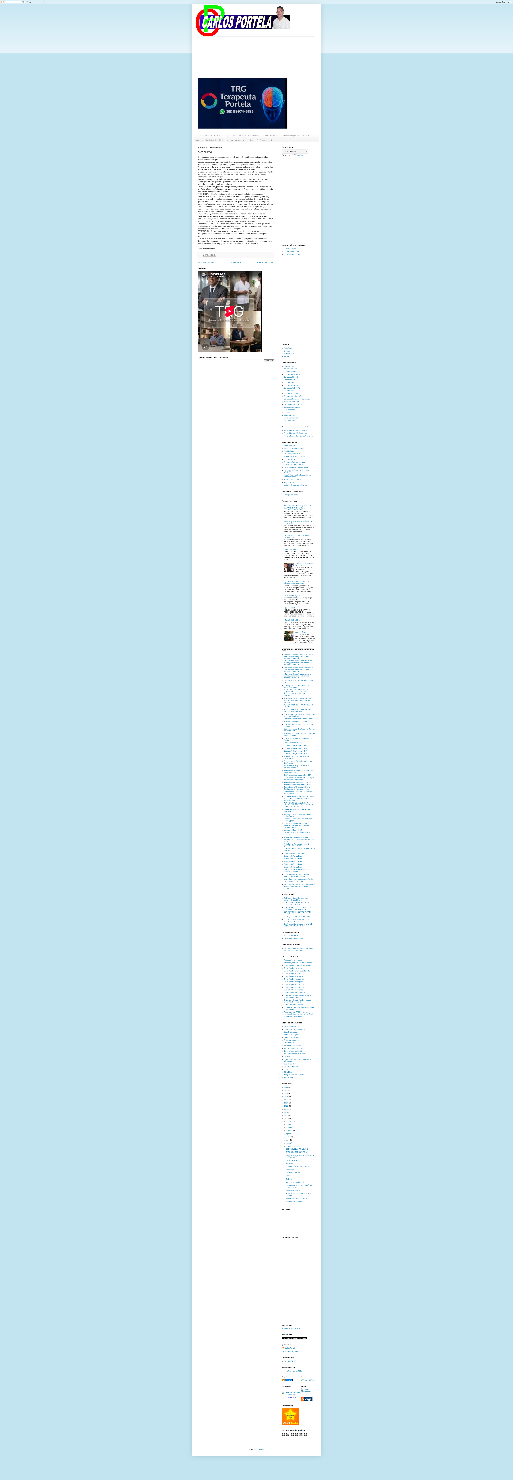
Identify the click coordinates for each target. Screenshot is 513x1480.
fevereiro (289, 1146)
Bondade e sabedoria (294, 1202)
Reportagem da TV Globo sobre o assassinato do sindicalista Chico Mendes (299, 1013)
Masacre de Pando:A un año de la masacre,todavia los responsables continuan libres (296, 825)
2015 (286, 1100)
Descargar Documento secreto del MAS (298, 917)
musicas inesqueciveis (236, 140)
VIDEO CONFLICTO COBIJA (294, 882)
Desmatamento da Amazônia (294, 993)
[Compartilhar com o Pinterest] (214, 255)
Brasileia (287, 351)
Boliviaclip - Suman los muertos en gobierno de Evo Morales (296, 899)
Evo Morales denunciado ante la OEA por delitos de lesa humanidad (299, 779)
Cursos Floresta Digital (292, 252)
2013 (286, 1106)
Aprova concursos (290, 369)
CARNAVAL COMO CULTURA (297, 1152)
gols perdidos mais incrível (293, 1046)
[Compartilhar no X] (209, 255)
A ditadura (289, 1163)
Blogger (262, 1449)
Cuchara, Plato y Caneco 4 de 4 (295, 754)
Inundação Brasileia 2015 (261, 140)
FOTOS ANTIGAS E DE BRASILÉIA (211, 136)
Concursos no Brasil (291, 393)
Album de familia (290, 446)
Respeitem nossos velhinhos (296, 1198)
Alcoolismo (290, 1170)
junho (288, 1137)
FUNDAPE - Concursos (292, 479)
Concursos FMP (290, 382)
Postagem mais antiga (265, 262)
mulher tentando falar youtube (295, 1054)
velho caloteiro (289, 1078)
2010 (286, 1115)
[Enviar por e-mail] (204, 255)
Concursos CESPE (291, 377)
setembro (289, 1131)
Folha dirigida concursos (293, 404)
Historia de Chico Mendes (293, 1005)
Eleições (289, 1179)
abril (288, 1140)
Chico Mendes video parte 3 (294, 979)
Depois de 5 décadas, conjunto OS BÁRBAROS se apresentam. (296, 582)
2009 (286, 1119)
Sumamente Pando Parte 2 (294, 859)
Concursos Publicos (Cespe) (294, 462)
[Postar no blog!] (206, 255)
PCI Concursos (289, 410)
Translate (299, 155)
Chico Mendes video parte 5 (294, 985)
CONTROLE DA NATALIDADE (297, 1149)
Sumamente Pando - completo (295, 853)
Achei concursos (290, 366)
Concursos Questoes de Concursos (297, 399)
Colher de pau (289, 1043)
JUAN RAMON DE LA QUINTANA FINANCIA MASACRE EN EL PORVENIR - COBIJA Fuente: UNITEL (299, 805)
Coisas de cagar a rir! (291, 1040)
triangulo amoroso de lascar (294, 1075)
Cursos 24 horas (290, 249)
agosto (289, 1134)
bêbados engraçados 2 (292, 1037)
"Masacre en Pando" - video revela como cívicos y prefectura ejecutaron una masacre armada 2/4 (298, 663)
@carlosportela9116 (294, 1371)
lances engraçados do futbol (294, 1048)
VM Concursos (289, 421)
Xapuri (286, 356)
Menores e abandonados (295, 1182)
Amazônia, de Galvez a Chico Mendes (298, 963)
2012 (286, 1109)
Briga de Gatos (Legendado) (294, 1029)
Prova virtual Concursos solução (295, 430)
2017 (286, 1094)
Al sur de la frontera (291, 936)
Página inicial (236, 262)
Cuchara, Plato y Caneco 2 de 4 (295, 748)
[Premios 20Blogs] (308, 1380)
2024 (286, 1087)
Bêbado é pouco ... (291, 1032)
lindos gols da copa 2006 (293, 1051)
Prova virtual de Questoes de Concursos (298, 436)
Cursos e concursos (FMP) (293, 465)
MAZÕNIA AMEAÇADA (292, 596)
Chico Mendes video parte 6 (294, 987)
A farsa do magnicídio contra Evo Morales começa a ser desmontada (299, 949)
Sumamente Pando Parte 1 (294, 856)
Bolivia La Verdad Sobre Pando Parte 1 (298, 722)
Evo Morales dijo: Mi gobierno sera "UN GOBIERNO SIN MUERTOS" (298, 925)
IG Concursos (289, 482)
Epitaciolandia (289, 354)
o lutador (287, 1056)
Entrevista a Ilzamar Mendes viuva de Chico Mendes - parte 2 (297, 1001)
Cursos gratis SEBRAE (292, 254)
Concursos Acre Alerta (292, 374)
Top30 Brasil (292, 1397)
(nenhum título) (290, 549)
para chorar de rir (290, 1064)
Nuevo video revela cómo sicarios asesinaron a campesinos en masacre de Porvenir (299, 839)
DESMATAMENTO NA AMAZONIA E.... (297, 467)
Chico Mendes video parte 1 (294, 974)
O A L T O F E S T (290, 1361)
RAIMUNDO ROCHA (292, 620)
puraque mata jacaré (291, 1026)
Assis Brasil (288, 348)
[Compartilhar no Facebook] (212, 255)
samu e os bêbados (291, 1067)
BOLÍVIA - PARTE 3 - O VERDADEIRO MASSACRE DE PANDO (297, 710)
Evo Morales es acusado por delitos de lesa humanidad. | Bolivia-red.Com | (298, 783)
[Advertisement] (256, 55)
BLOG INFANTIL (271, 136)
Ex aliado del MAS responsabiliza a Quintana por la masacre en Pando (297, 788)
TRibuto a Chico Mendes (293, 1017)
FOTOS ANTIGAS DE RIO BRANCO (245, 136)
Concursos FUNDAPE (292, 388)
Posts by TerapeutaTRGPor (292, 1328)
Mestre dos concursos (292, 407)
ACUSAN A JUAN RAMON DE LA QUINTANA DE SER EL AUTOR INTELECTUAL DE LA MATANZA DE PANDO (297, 693)
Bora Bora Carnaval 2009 (293, 454)
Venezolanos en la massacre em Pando (298, 879)
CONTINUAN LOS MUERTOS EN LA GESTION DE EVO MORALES (297, 908)
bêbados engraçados (291, 1035)
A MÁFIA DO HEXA (293, 1160)
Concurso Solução (290, 372)
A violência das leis (293, 1190)
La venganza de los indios (293, 938)
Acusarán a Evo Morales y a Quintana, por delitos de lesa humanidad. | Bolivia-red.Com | (299, 700)
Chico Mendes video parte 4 (294, 982)
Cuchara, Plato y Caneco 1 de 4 (295, 746)
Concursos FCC (290, 380)
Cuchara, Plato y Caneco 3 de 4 (295, 751)
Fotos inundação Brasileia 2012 (295, 136)
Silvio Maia (288, 1072)
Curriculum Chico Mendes (293, 990)
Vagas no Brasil (289, 415)
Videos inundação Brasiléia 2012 (209, 140)
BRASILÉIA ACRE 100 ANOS (294, 457)
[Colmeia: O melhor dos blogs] (308, 1392)
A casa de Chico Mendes (293, 960)
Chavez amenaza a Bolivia (293, 743)
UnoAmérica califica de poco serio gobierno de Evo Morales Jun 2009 (296, 875)
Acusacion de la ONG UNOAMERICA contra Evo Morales (297, 686)
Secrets (286, 1069)
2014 (286, 1103)
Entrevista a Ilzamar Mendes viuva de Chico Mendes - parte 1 (297, 996)
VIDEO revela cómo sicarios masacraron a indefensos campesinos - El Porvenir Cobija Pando (299, 886)
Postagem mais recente (206, 262)
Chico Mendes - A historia (293, 968)
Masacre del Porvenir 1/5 (293, 830)
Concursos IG (289, 391)
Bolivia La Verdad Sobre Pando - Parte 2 (298, 719)
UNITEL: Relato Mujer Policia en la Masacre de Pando (296, 870)
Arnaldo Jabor (289, 451)
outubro (289, 1127)
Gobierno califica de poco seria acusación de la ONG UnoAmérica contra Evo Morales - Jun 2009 (299, 798)
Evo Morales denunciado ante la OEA (297, 775)
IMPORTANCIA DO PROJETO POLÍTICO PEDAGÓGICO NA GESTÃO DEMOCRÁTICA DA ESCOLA (298, 507)
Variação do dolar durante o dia (295, 485)
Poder (288, 1176)
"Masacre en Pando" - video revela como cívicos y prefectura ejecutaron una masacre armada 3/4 (298, 669)
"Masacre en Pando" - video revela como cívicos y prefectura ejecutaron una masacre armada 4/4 (298, 676)
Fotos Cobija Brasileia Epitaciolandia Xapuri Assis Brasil (297, 476)
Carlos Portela (290, 1348)
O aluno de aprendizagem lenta (297, 1166)
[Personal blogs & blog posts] (287, 1381)
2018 (286, 1090)
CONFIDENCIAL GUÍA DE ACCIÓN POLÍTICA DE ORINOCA (296, 903)
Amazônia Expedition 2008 (294, 448)
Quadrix (287, 413)
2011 (286, 1112)
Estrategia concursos (291, 402)
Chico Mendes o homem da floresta (297, 971)
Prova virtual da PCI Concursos (295, 433)
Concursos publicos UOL (293, 396)
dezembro (290, 1121)
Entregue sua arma (291, 495)
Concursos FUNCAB (291, 385)
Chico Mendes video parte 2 (294, 976)
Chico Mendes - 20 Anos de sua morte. (298, 965)
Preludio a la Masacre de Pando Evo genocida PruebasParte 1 (297, 845)
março (288, 1143)
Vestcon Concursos (291, 418)
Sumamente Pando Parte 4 (294, 864)
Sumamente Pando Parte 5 (294, 867)
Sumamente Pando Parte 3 (294, 861)
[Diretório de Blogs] (290, 1424)
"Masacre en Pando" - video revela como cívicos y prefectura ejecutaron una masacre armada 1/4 (298, 656)
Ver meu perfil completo (290, 1352)
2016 (286, 1097)
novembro (290, 1124)
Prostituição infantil (293, 1173)
